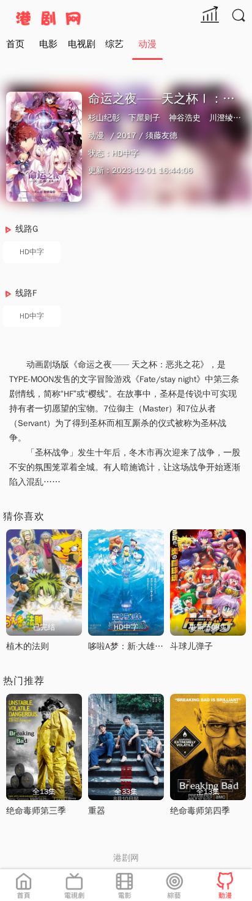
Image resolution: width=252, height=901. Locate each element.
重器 (96, 811)
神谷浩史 (185, 117)
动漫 (147, 44)
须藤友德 (161, 135)
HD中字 (32, 252)
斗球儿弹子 (191, 646)
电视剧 (81, 44)
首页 (15, 44)
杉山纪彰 (104, 117)
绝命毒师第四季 (200, 811)
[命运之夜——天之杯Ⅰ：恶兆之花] (44, 147)
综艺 (114, 44)
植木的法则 (27, 646)
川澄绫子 (225, 117)
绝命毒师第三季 (36, 811)
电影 (48, 44)
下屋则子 (144, 117)
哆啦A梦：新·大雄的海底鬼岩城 (147, 646)
